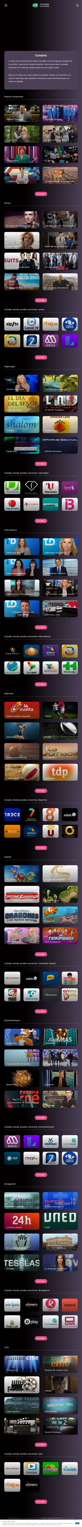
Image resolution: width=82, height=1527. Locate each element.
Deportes (8, 693)
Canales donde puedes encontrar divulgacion (27, 1290)
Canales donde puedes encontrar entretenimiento (29, 1127)
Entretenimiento (12, 1020)
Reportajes (9, 366)
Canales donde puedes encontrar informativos (27, 636)
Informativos (10, 530)
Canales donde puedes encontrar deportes (25, 800)
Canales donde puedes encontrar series (24, 309)
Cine (6, 1347)
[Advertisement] (41, 26)
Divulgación (10, 1184)
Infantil (7, 857)
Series (7, 203)
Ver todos (41, 194)
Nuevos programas (13, 96)
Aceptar (77, 1523)
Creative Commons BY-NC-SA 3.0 (51, 1518)
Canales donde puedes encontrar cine (23, 1454)
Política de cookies (56, 1524)
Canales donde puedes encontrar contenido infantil (29, 963)
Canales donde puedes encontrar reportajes (26, 473)
